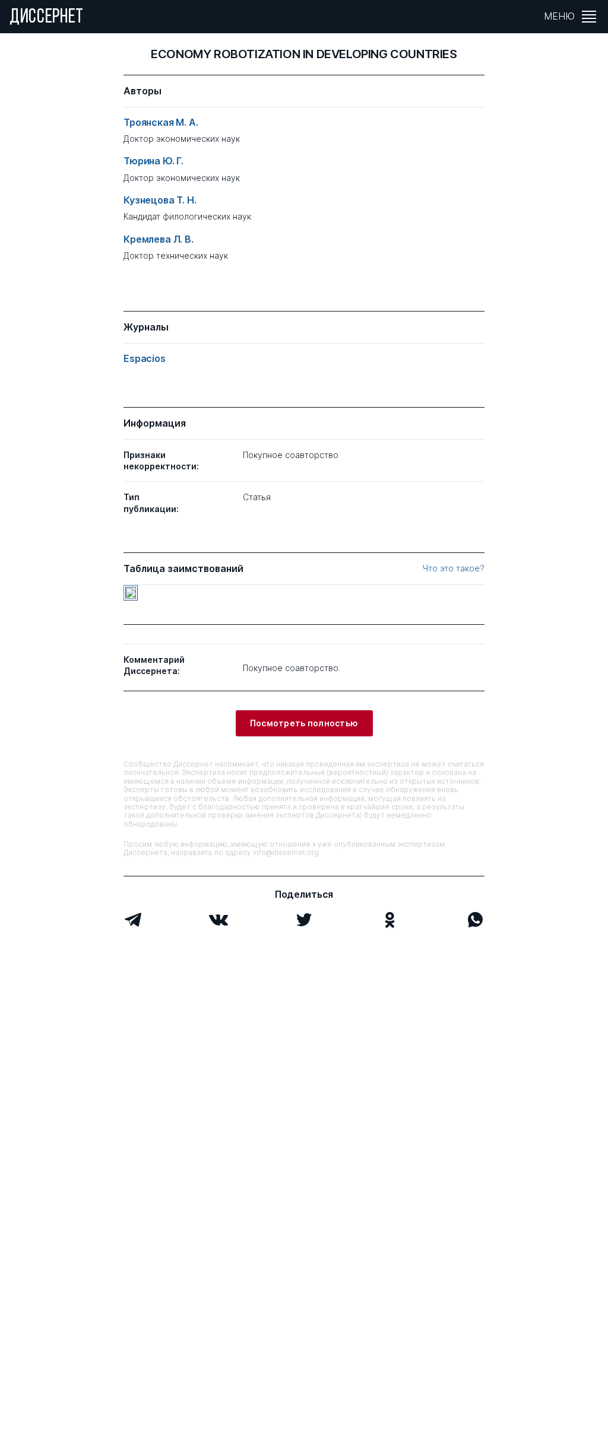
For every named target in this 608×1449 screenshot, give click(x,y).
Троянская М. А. (161, 122)
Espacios (145, 358)
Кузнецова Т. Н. (160, 200)
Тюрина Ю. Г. (153, 161)
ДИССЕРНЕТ (47, 18)
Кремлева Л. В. (159, 239)
